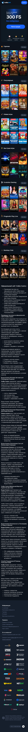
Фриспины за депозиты (8, 616)
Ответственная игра (7, 624)
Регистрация (15, 26)
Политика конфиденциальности (10, 626)
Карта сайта (5, 628)
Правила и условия (7, 622)
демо (5, 62)
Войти (24, 2)
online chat (13, 637)
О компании (5, 608)
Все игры (24, 47)
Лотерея (4, 614)
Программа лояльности (8, 610)
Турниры (4, 612)
